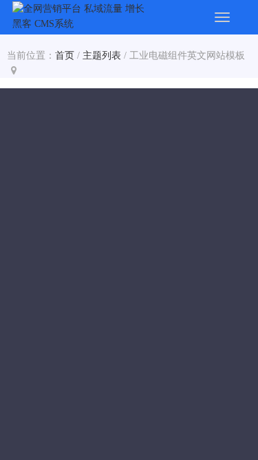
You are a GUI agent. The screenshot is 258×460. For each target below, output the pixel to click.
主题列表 (102, 55)
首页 (64, 55)
